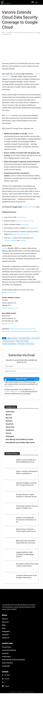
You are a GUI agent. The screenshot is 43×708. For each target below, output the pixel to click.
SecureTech (9, 32)
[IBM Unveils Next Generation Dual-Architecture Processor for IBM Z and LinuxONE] (9, 544)
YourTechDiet (19, 692)
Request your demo (28, 207)
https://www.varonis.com (20, 234)
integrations (25, 224)
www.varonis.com (10, 292)
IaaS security (21, 343)
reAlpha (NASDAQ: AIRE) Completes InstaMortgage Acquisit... (25, 554)
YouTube (22, 240)
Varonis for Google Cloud (24, 221)
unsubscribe (17, 391)
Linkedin (6, 678)
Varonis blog (21, 217)
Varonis (8, 115)
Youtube (6, 686)
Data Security (35, 338)
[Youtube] (2, 686)
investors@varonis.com (10, 308)
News (3, 32)
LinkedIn (13, 240)
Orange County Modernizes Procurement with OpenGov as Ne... (26, 520)
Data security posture (8, 341)
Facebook (7, 675)
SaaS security (29, 343)
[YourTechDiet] (14, 2)
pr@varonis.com (7, 323)
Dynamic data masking (22, 341)
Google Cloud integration (9, 343)
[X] (2, 682)
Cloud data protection (24, 338)
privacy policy (9, 386)
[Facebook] (2, 675)
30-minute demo (32, 228)
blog (11, 238)
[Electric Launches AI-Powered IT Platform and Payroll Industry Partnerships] (9, 474)
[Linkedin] (2, 678)
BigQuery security (12, 338)
